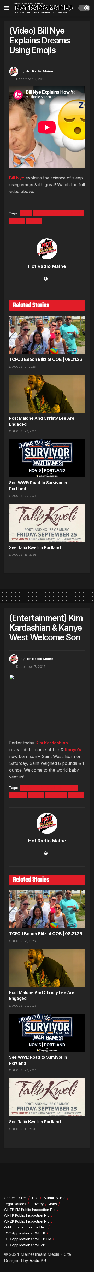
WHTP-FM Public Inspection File (30, 1209)
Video (34, 221)
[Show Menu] (6, 8)
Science (73, 213)
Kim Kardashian (52, 742)
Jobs (53, 1204)
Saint (36, 795)
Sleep (17, 221)
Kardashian (51, 788)
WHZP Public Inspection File (27, 1221)
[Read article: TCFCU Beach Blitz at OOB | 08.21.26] (47, 335)
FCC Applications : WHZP (24, 1245)
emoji (41, 213)
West (75, 795)
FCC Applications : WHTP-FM (27, 1239)
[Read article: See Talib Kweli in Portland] (47, 523)
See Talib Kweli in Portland (35, 547)
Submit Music (55, 1198)
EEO (35, 1198)
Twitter (56, 795)
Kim (72, 788)
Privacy (38, 1204)
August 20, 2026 (24, 431)
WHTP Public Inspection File (27, 1215)
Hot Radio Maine (39, 71)
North (18, 795)
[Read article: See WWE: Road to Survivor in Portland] (47, 458)
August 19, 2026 (23, 554)
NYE (56, 213)
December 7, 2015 (30, 79)
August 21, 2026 (23, 366)
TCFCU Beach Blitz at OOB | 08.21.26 (45, 359)
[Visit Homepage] (43, 8)
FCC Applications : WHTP (24, 1233)
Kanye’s (73, 749)
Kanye (28, 788)
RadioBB (38, 1260)
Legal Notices (15, 1204)
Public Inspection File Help (25, 1227)
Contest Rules (15, 1198)
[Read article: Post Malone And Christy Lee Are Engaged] (47, 394)
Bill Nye (16, 177)
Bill (26, 213)
